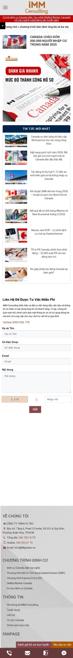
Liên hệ (11, 615)
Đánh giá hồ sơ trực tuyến (33, 644)
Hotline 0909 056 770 (16, 322)
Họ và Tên (8, 328)
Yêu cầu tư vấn (62, 644)
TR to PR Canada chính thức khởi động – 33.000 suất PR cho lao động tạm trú (49, 253)
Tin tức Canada (15, 620)
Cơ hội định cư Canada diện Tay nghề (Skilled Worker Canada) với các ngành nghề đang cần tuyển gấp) (37, 19)
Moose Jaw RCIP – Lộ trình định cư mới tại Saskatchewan (48, 232)
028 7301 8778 (26, 537)
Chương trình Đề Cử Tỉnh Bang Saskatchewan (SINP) (36, 573)
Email (5, 355)
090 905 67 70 (24, 542)
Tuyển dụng (13, 609)
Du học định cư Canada (19, 588)
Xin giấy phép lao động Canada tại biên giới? (49, 271)
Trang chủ (10, 26)
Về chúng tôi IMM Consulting (22, 604)
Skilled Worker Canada (19, 583)
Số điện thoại (10, 342)
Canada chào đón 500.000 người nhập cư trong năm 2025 (48, 40)
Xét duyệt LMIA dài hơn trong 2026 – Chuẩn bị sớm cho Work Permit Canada (49, 195)
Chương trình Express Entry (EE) (24, 578)
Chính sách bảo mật (18, 625)
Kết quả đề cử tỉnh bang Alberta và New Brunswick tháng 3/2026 (49, 212)
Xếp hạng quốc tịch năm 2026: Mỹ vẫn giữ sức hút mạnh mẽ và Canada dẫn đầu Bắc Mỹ (49, 156)
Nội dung (7, 369)
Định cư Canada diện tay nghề (23, 567)
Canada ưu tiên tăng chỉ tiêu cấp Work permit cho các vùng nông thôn (49, 140)
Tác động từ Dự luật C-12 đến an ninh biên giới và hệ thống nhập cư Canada (49, 175)
